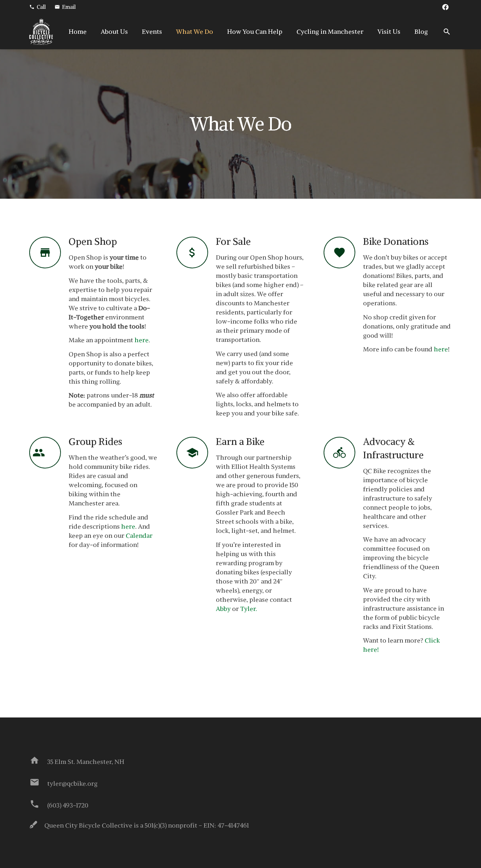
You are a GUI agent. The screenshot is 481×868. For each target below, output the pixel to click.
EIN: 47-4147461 (226, 825)
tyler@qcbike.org (72, 783)
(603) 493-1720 (67, 805)
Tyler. (248, 609)
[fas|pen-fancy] (36, 825)
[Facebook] (445, 7)
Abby (223, 609)
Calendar (139, 535)
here (142, 340)
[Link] (41, 32)
